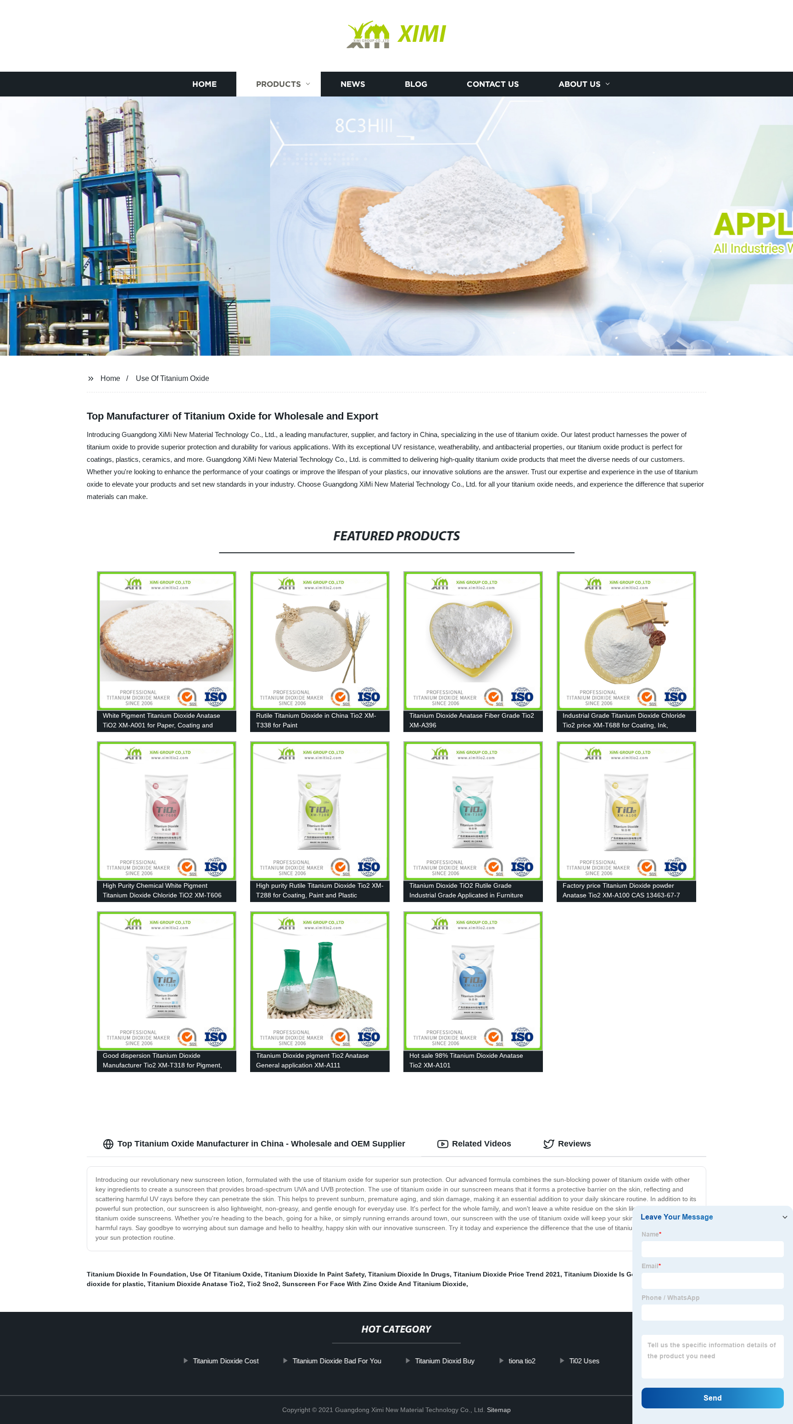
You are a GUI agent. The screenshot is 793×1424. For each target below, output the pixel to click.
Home (204, 83)
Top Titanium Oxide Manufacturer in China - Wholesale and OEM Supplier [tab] (261, 1143)
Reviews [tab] (574, 1143)
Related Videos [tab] (481, 1143)
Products (278, 83)
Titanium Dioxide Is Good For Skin (618, 1274)
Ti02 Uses (585, 1361)
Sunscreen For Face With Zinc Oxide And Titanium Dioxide (374, 1284)
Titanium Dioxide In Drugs (409, 1274)
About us (579, 83)
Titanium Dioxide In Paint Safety (314, 1274)
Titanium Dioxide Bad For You (337, 1361)
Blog (416, 83)
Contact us (493, 83)
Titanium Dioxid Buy (445, 1361)
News (353, 83)
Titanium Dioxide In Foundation (136, 1274)
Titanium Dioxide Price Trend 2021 (506, 1274)
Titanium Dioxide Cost (226, 1361)
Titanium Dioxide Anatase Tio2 (195, 1284)
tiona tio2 (522, 1361)
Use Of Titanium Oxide (172, 378)
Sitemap (499, 1409)
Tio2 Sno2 (263, 1284)
